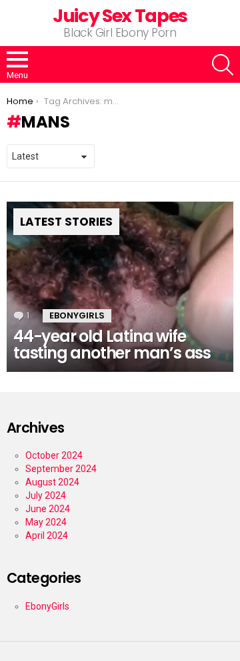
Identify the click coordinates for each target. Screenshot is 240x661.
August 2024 (52, 482)
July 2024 (45, 495)
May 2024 (46, 522)
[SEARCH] (222, 64)
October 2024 (54, 455)
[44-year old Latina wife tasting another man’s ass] (120, 287)
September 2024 (61, 468)
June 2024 (47, 508)
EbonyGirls (77, 315)
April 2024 (46, 535)
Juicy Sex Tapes (120, 15)
